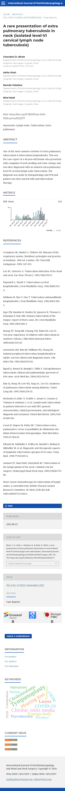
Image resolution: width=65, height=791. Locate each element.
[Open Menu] (3, 3)
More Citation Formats (20, 563)
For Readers (10, 656)
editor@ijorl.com (43, 779)
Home (6, 14)
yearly (58, 230)
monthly (49, 230)
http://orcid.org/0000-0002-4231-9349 (18, 66)
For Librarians (12, 666)
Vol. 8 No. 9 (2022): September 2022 (22, 17)
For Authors (10, 661)
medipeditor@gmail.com (19, 779)
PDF (10, 506)
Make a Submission (18, 636)
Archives (17, 14)
